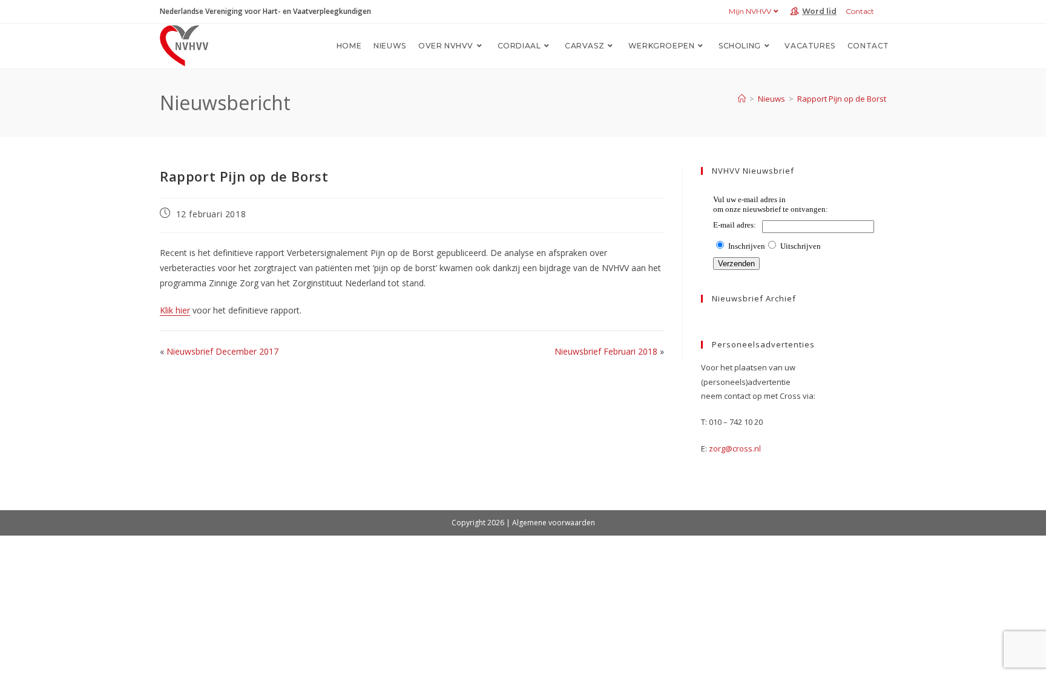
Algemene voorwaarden (553, 522)
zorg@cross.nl (735, 448)
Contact (860, 11)
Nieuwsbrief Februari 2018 (605, 351)
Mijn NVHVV (750, 11)
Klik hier (175, 310)
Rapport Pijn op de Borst (841, 98)
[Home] (742, 98)
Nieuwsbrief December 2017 (222, 351)
